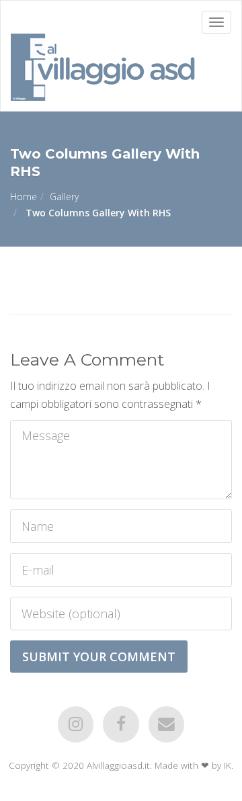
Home (23, 196)
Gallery (64, 196)
